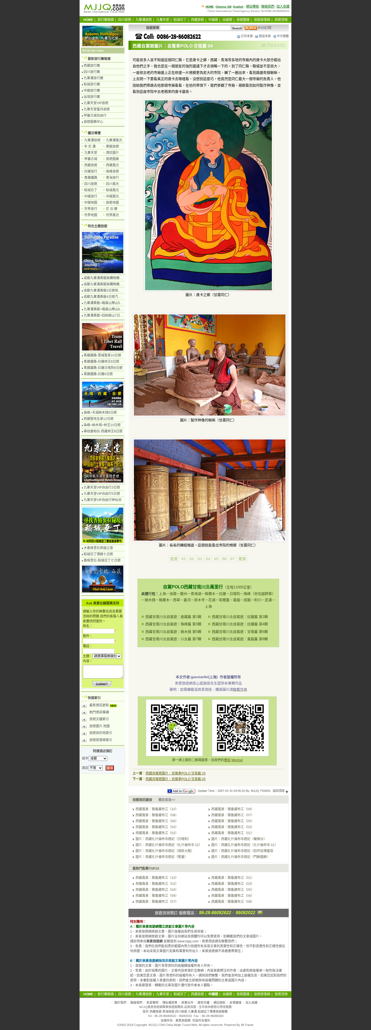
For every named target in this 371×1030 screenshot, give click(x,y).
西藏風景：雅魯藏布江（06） (157, 821)
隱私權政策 (169, 1002)
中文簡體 (283, 36)
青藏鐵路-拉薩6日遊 (98, 374)
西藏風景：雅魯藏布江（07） (232, 815)
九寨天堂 (162, 20)
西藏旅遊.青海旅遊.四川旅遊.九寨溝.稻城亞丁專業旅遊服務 (189, 1011)
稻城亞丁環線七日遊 (98, 554)
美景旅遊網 (182, 1020)
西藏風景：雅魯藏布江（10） (157, 809)
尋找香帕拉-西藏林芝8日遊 (103, 431)
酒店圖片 (112, 153)
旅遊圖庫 (243, 20)
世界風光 (112, 215)
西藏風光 (112, 165)
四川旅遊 (124, 20)
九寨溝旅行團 (93, 78)
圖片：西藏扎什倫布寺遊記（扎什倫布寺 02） (169, 845)
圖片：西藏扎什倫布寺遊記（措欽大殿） (165, 851)
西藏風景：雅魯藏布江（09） (232, 809)
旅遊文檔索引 (99, 719)
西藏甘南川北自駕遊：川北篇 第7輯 (173, 639)
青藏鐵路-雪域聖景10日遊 (102, 355)
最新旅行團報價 (99, 59)
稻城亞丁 (180, 20)
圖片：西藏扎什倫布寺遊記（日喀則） (163, 839)
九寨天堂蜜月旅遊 (97, 109)
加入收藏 (283, 6)
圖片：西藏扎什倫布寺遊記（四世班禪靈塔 (242, 851)
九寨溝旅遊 (144, 20)
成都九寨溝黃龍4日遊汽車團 (104, 297)
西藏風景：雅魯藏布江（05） (232, 821)
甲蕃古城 (90, 159)
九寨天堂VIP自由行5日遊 (102, 494)
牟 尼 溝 (90, 146)
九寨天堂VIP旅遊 (96, 103)
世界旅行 (90, 209)
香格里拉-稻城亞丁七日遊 (102, 560)
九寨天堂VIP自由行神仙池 (102, 500)
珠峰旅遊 (112, 171)
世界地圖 (90, 215)
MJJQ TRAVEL (261, 790)
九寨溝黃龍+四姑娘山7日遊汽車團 (108, 315)
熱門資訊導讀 (99, 712)
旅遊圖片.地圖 (99, 726)
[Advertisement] (208, 659)
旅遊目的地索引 (100, 733)
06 (224, 559)
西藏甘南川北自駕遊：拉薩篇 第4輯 (240, 624)
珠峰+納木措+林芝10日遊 (102, 425)
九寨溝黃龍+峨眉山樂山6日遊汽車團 (110, 309)
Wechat (237, 760)
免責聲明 (152, 1002)
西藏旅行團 (92, 66)
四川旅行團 (92, 72)
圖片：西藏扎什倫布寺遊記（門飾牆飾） (240, 857)
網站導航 (252, 6)
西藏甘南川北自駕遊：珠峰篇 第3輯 (173, 624)
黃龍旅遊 (112, 146)
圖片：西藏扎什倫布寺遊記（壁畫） (162, 857)
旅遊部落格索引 (100, 740)
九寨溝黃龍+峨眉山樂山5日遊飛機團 (110, 303)
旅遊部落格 (262, 20)
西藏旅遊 (197, 20)
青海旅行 (112, 178)
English (238, 6)
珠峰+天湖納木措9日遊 (100, 412)
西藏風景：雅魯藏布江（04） (157, 827)
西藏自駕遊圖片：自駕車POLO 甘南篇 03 (176, 773)
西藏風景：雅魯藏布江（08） (157, 815)
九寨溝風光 (114, 140)
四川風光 (112, 184)
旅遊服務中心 (93, 122)
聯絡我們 (267, 6)
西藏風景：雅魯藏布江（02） (157, 833)
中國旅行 (90, 196)
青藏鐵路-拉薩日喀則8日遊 (103, 368)
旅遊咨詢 (281, 20)
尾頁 (242, 559)
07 (232, 559)
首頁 (174, 559)
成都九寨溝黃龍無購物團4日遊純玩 (109, 278)
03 (200, 559)
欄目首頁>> (166, 800)
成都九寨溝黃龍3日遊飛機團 (104, 290)
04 (208, 559)
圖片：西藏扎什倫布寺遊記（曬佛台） (239, 839)
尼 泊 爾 (111, 209)
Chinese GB (223, 6)
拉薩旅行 (90, 171)
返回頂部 (279, 790)
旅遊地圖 (112, 203)
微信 (227, 760)
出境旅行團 (92, 97)
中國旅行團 (92, 91)
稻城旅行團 (92, 84)
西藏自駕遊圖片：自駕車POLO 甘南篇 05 (176, 779)
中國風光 (112, 196)
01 (183, 559)
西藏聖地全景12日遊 (99, 419)
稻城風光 (112, 190)
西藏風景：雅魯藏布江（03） (232, 827)
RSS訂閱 (264, 28)
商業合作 (187, 1002)
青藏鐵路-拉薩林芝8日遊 (101, 361)
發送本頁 (265, 36)
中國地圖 (90, 203)
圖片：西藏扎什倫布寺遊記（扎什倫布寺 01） (244, 845)
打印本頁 (247, 36)
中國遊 (213, 20)
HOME (210, 6)
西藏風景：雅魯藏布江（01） (232, 833)
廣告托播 (203, 1002)
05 (216, 559)
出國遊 (227, 20)
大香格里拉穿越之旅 (98, 548)
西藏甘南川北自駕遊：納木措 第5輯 (173, 632)
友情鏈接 (235, 1002)
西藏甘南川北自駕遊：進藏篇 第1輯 (173, 617)
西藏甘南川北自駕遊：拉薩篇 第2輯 (240, 617)
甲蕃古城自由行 (95, 115)
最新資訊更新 (99, 705)
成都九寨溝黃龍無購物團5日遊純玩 (109, 284)
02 (192, 559)
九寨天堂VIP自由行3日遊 (102, 487)
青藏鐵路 (90, 178)
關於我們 (120, 1002)
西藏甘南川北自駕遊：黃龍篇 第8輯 (240, 639)
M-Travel (247, 1024)
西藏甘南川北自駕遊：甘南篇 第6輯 (240, 632)
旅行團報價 (106, 20)
